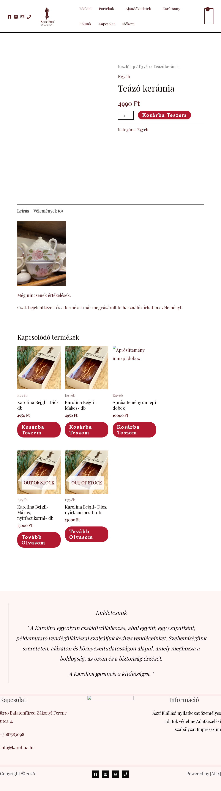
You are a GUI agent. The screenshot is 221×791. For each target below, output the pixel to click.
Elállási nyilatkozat (181, 713)
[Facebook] (9, 17)
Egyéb (144, 66)
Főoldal (85, 8)
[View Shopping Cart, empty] (208, 16)
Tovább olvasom (33, 540)
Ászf (156, 713)
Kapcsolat (107, 23)
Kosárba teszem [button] (33, 430)
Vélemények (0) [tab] (48, 211)
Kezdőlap (126, 66)
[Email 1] (22, 17)
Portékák (106, 8)
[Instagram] (16, 17)
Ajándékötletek (138, 8)
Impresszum (209, 729)
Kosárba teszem (164, 115)
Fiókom (128, 23)
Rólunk (85, 23)
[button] (69, 16)
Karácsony (171, 8)
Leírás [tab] (23, 211)
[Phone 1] (29, 17)
